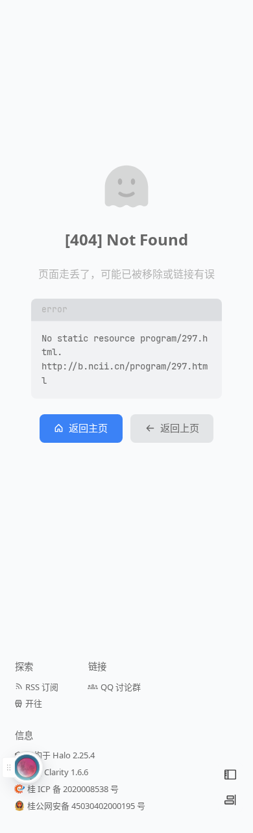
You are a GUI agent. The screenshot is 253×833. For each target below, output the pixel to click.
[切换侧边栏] (230, 800)
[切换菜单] (230, 774)
